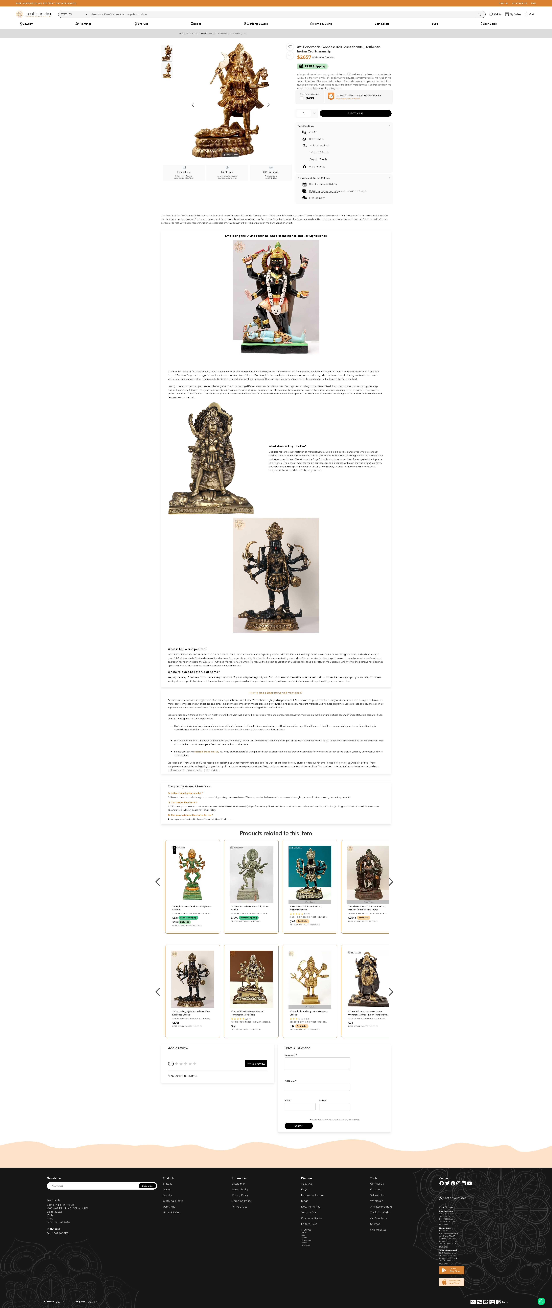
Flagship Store (446, 1211)
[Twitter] (447, 1184)
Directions (443, 1224)
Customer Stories (311, 1218)
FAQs (304, 1189)
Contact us (519, 3)
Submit (299, 1125)
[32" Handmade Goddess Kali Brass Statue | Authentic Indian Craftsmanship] (167, 53)
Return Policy (209, 810)
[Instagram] (458, 1184)
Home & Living (172, 1212)
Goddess (235, 33)
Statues (193, 33)
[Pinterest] (453, 1184)
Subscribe (147, 1186)
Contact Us (377, 1183)
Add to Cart (356, 113)
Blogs (304, 1201)
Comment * (291, 1055)
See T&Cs (189, 178)
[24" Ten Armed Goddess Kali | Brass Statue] (251, 902)
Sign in (503, 3)
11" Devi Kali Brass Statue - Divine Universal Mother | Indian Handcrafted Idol (368, 1014)
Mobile (322, 1100)
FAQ (533, 3)
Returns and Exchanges (323, 191)
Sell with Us (377, 1195)
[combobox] (283, 14)
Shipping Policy (241, 1201)
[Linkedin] (464, 1184)
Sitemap (375, 1224)
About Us (306, 1183)
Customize (376, 1189)
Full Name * (290, 1081)
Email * (288, 1100)
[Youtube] (469, 1184)
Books (166, 1189)
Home (182, 33)
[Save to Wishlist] (290, 48)
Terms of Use (338, 1119)
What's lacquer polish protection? (348, 99)
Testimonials (308, 1212)
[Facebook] (441, 1184)
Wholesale (376, 1201)
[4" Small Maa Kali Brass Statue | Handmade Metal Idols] (251, 1007)
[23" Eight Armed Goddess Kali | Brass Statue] (192, 902)
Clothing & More (173, 1201)
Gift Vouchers (378, 1218)
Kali (245, 33)
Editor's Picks (309, 1224)
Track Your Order (380, 1212)
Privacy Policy (353, 1119)
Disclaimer (238, 1183)
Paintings (169, 1206)
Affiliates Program (381, 1206)
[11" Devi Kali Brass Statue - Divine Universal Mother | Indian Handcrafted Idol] (368, 1007)
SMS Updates (378, 1229)
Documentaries (310, 1206)
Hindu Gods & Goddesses (214, 33)
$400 (310, 98)
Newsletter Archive (312, 1195)
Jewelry (167, 1195)
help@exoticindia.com (221, 819)
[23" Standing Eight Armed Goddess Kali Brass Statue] (192, 1007)
